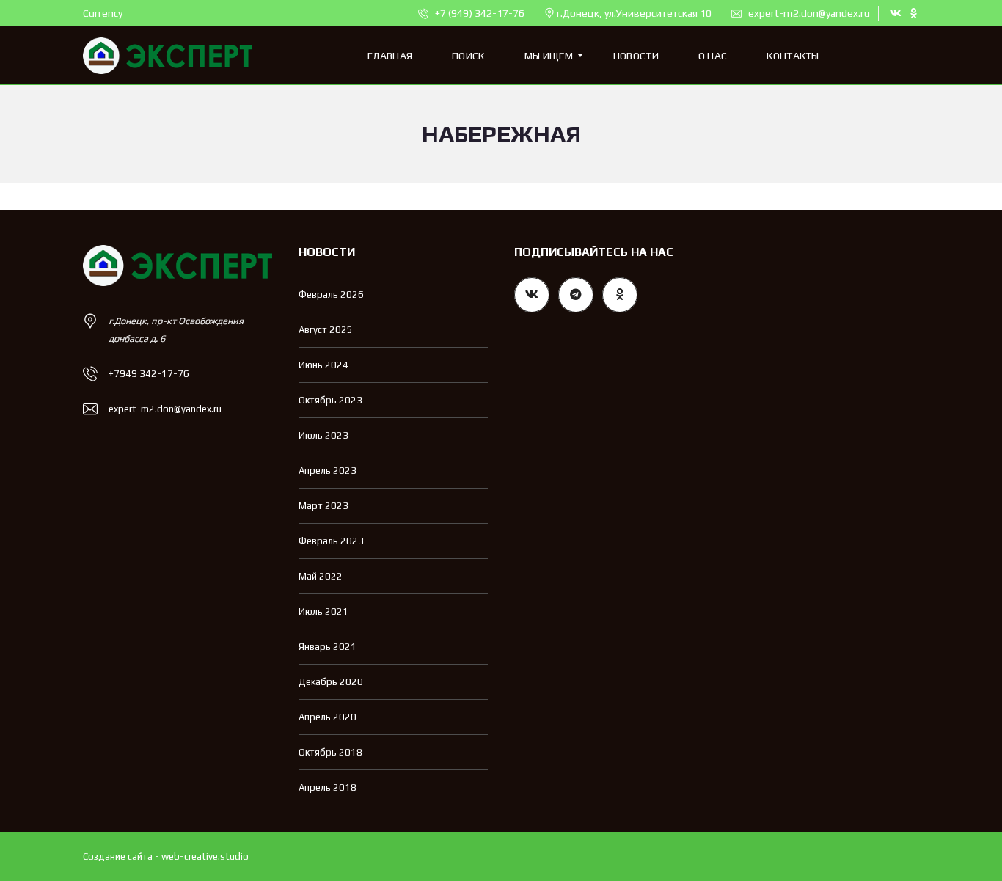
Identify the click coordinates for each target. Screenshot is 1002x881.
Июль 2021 (323, 611)
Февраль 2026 (331, 294)
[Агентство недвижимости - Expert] (167, 55)
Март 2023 (323, 505)
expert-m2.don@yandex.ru (808, 13)
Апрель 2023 (327, 470)
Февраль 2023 (331, 540)
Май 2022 (321, 576)
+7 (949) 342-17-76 (478, 13)
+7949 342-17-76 (149, 373)
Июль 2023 (323, 435)
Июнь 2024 (323, 364)
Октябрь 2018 (330, 752)
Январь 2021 (327, 646)
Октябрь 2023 (330, 400)
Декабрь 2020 (331, 681)
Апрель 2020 (327, 717)
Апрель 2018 (327, 787)
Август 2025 (326, 329)
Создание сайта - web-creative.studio (166, 856)
